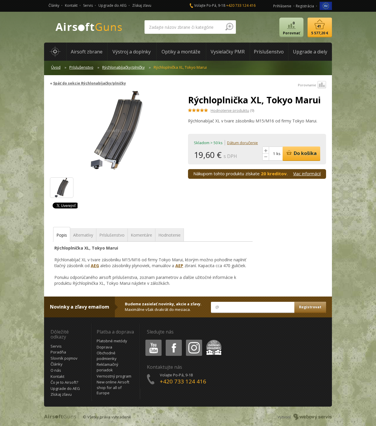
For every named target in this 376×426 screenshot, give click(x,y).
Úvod (56, 67)
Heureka (212, 341)
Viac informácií (307, 173)
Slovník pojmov (64, 358)
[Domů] (55, 52)
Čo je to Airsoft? (64, 382)
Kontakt (71, 5)
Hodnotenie (169, 235)
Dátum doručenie (242, 142)
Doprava (104, 347)
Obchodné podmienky (107, 355)
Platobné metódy (112, 341)
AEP (179, 265)
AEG (95, 265)
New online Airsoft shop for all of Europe (113, 387)
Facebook (173, 341)
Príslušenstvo (81, 67)
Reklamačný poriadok (107, 367)
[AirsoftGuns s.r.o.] (89, 27)
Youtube (152, 341)
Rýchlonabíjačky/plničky (123, 67)
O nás (56, 370)
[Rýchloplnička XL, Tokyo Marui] (117, 133)
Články (53, 5)
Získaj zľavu (141, 5)
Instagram (194, 341)
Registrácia (305, 6)
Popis (61, 235)
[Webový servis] (312, 417)
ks (278, 153)
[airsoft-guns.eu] (326, 5)
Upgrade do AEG (112, 5)
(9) (232, 110)
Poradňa (58, 352)
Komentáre (141, 235)
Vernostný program (114, 376)
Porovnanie (307, 85)
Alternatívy (83, 235)
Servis (88, 5)
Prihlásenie (282, 6)
